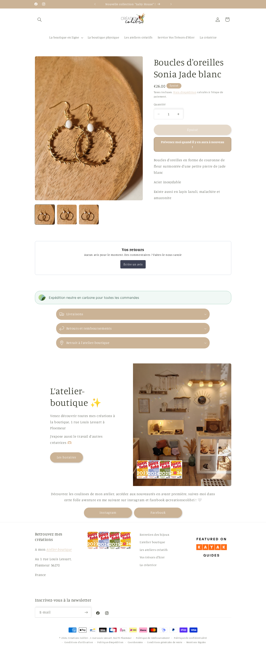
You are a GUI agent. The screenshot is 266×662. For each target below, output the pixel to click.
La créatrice (148, 564)
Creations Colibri (78, 637)
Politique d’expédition (110, 642)
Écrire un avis (133, 264)
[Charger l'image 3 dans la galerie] (89, 215)
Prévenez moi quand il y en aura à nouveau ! (192, 144)
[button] (39, 19)
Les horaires (66, 457)
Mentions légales (196, 642)
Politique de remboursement (153, 637)
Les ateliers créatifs (154, 549)
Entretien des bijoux (154, 534)
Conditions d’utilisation (78, 642)
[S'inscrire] (86, 612)
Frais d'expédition (184, 92)
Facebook (158, 513)
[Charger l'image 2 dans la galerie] (67, 215)
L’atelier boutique (152, 542)
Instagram (108, 513)
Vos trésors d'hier (152, 557)
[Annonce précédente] (95, 4)
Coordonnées (135, 642)
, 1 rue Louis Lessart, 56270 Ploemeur (110, 637)
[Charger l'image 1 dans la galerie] (45, 215)
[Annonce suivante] (171, 4)
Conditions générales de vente (164, 642)
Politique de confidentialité (190, 637)
